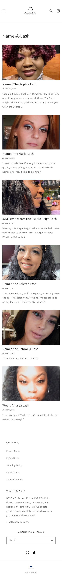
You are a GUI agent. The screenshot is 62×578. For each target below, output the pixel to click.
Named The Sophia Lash (19, 84)
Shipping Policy (14, 465)
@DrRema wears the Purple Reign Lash (29, 219)
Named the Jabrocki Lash (20, 349)
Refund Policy (13, 458)
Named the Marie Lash (18, 154)
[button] (3, 10)
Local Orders (12, 472)
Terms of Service (14, 479)
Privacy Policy (13, 451)
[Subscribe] (51, 540)
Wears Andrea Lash (15, 405)
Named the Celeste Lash (19, 284)
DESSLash (34, 572)
